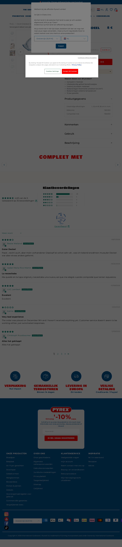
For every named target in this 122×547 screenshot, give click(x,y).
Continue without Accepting (87, 58)
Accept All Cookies (70, 71)
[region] (61, 66)
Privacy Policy (76, 65)
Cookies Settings (52, 71)
